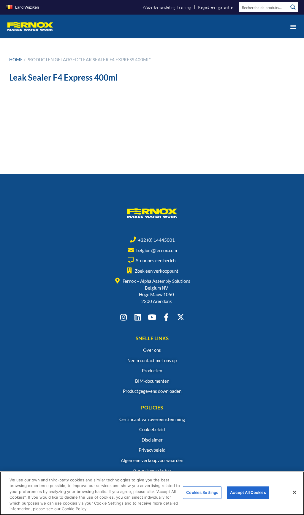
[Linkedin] (138, 317)
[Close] (294, 492)
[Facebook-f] (166, 317)
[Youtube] (152, 317)
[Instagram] (123, 317)
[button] (293, 26)
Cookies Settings (202, 492)
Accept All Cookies (248, 492)
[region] (152, 493)
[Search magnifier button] (293, 7)
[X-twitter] (180, 317)
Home (16, 59)
